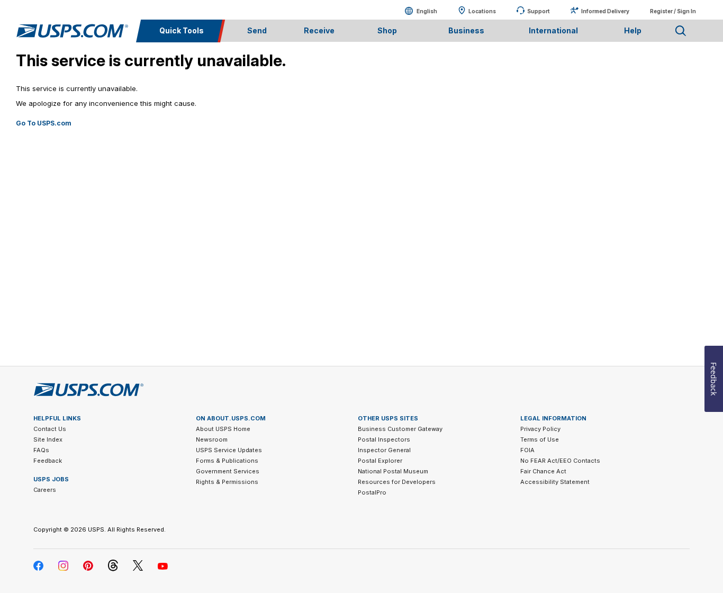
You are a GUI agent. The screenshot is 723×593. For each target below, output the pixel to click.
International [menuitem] (553, 30)
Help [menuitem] (632, 30)
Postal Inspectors (384, 439)
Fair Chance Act (543, 471)
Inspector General (384, 450)
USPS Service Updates (229, 450)
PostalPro (372, 492)
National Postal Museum (393, 471)
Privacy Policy (540, 429)
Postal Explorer (380, 460)
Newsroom (212, 439)
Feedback (47, 460)
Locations (482, 11)
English (416, 11)
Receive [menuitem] (319, 30)
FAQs (41, 450)
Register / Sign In (673, 11)
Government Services (227, 471)
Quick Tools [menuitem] (181, 30)
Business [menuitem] (466, 30)
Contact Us (49, 429)
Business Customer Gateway (400, 429)
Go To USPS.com (43, 123)
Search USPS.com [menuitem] (680, 31)
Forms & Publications (227, 460)
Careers (44, 489)
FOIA (527, 450)
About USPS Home (223, 429)
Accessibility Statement (555, 482)
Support (538, 11)
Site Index (47, 439)
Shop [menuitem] (387, 30)
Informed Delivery (605, 11)
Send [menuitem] (257, 30)
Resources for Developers (397, 482)
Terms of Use (539, 439)
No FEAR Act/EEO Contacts (560, 460)
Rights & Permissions (227, 482)
